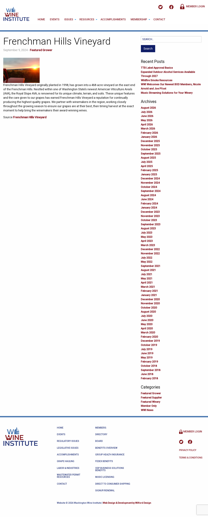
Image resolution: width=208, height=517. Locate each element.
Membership (139, 19)
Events (54, 19)
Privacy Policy (187, 450)
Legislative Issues (67, 448)
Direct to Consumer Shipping (112, 484)
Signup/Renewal (105, 490)
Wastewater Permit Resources (68, 475)
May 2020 (146, 324)
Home (41, 19)
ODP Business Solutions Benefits (109, 469)
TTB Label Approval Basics (157, 67)
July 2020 (146, 315)
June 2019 (147, 353)
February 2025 (149, 170)
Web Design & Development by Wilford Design (127, 503)
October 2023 (149, 220)
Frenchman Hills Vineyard (29, 117)
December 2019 (150, 340)
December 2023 (150, 211)
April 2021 (147, 282)
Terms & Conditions (190, 457)
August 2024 (148, 195)
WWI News (147, 410)
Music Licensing (104, 477)
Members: (101, 427)
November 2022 (150, 253)
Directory (101, 434)
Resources (86, 19)
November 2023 (150, 216)
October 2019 (149, 345)
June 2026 (147, 116)
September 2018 (150, 370)
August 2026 (148, 107)
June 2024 (147, 199)
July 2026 (146, 112)
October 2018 (149, 365)
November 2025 (150, 145)
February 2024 (149, 203)
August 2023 (148, 228)
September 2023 (150, 224)
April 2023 (147, 240)
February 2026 (149, 132)
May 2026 (146, 120)
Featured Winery (150, 401)
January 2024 (149, 207)
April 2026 (147, 124)
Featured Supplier (151, 397)
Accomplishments (113, 19)
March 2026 (148, 128)
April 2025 (147, 166)
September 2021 (150, 266)
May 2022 (146, 261)
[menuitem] (41, 19)
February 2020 (149, 336)
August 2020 (148, 311)
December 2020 (150, 299)
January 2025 (149, 174)
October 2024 (149, 186)
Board (99, 441)
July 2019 (146, 349)
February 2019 (149, 361)
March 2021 (148, 286)
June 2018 (147, 374)
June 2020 (147, 320)
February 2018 (149, 378)
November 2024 (150, 182)
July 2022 (146, 257)
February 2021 (149, 290)
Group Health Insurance (109, 454)
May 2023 (146, 236)
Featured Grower (41, 50)
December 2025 (150, 141)
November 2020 (150, 303)
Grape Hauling (65, 461)
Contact (159, 19)
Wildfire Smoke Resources (156, 80)
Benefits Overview (106, 448)
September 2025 (150, 153)
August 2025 (148, 157)
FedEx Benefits (104, 461)
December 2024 (150, 178)
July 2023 (146, 232)
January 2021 (149, 295)
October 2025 (149, 149)
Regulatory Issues (68, 441)
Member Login (195, 6)
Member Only (149, 405)
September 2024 (150, 191)
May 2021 (146, 278)
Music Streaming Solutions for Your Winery (167, 92)
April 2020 (147, 328)
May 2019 (146, 357)
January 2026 (149, 136)
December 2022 (150, 249)
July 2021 (146, 274)
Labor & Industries (68, 468)
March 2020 (148, 332)
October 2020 (149, 307)
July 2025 (146, 161)
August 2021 (148, 270)
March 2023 (148, 245)
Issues (68, 19)
